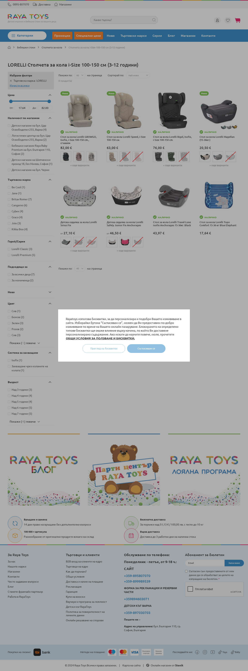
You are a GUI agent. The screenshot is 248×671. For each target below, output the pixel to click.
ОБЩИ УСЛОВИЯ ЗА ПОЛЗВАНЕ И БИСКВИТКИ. (100, 338)
